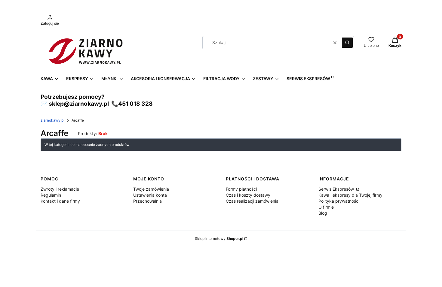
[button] (347, 43)
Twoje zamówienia (151, 189)
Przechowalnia (147, 201)
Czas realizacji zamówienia (252, 201)
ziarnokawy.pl (52, 120)
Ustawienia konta (150, 195)
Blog (322, 213)
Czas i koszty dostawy (248, 195)
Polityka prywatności (338, 201)
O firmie (326, 207)
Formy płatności (241, 189)
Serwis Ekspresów (336, 189)
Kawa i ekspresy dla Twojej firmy (350, 195)
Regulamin (51, 195)
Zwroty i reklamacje (60, 189)
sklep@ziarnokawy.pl (79, 103)
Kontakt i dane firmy (60, 201)
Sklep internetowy (219, 238)
